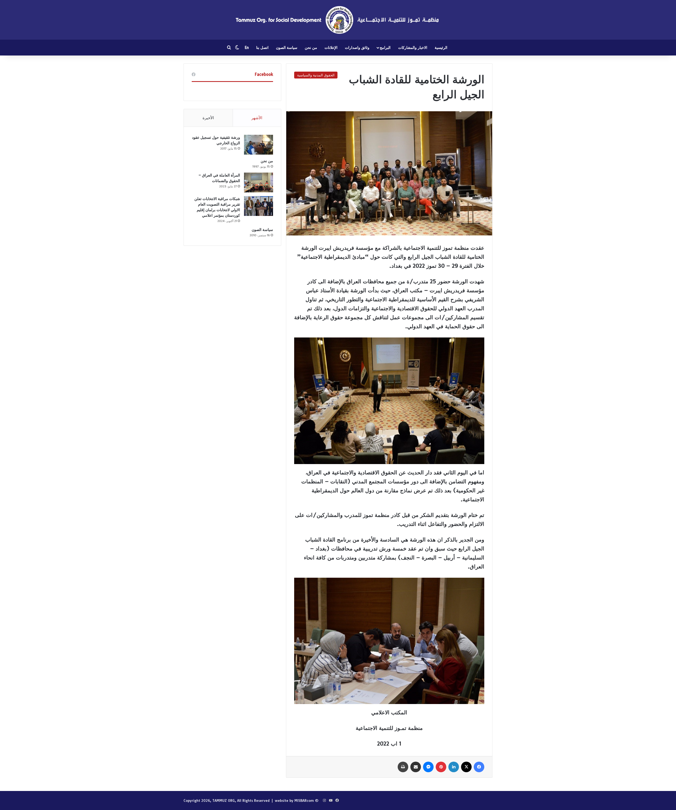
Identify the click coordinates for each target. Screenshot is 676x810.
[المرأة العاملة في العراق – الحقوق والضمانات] (258, 182)
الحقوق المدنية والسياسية (316, 75)
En (247, 47)
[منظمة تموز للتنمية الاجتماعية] (338, 19)
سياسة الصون (286, 47)
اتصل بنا (262, 47)
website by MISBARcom (294, 800)
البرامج (385, 47)
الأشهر (256, 117)
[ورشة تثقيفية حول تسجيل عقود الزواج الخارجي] (258, 145)
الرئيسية (441, 47)
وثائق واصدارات (357, 47)
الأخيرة (208, 117)
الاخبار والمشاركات (412, 47)
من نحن (311, 47)
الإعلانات (331, 47)
